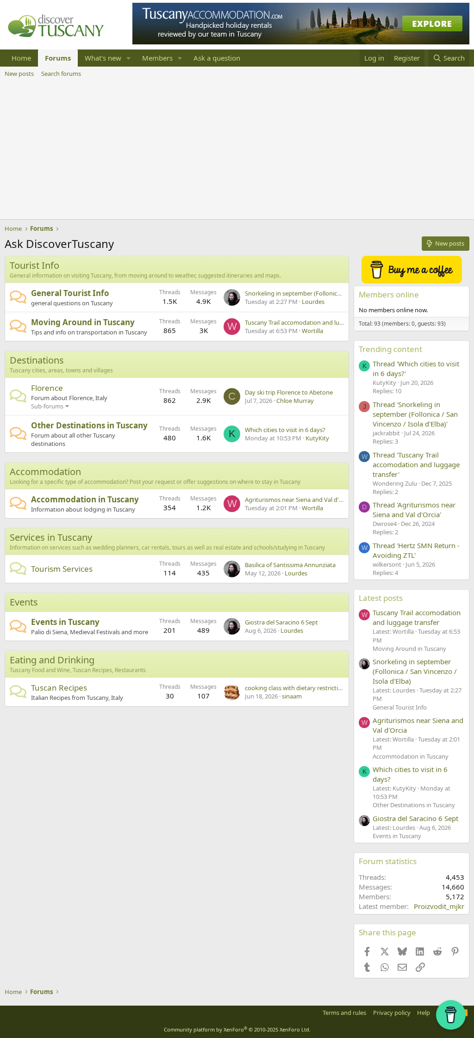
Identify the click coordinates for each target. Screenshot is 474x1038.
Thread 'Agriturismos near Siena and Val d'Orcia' (414, 509)
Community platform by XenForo (237, 1029)
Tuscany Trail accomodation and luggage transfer (312, 322)
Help (423, 1012)
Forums (58, 57)
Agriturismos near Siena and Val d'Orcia (299, 499)
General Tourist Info (70, 293)
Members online (389, 294)
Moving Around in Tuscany (83, 322)
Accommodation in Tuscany (85, 499)
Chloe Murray (295, 400)
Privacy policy (392, 1012)
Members (157, 57)
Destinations (37, 360)
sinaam (292, 696)
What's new (103, 57)
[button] (128, 58)
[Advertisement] (237, 150)
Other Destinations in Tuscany (89, 425)
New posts (19, 73)
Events (24, 602)
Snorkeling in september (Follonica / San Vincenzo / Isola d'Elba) (332, 293)
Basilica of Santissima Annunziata (290, 565)
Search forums (61, 73)
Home (21, 57)
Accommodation (45, 471)
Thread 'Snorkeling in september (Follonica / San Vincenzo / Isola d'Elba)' (415, 414)
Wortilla (312, 331)
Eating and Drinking (52, 660)
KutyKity (317, 438)
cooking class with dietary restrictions (296, 688)
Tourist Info (34, 265)
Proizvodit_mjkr (439, 906)
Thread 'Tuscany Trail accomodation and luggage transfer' (416, 464)
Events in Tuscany (65, 622)
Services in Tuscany (51, 537)
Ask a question (216, 57)
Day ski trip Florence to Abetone (289, 392)
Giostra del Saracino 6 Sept (281, 622)
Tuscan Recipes (59, 687)
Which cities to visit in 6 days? (285, 430)
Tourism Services (62, 568)
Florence (47, 388)
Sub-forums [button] (47, 406)
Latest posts (381, 598)
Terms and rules (344, 1012)
